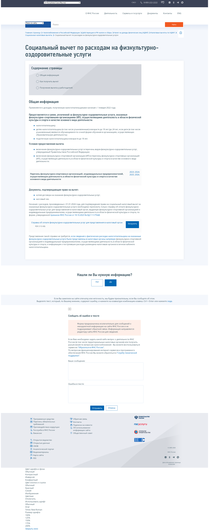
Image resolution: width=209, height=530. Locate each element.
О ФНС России (92, 13)
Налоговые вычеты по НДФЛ (163, 32)
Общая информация (49, 75)
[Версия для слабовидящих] (134, 2)
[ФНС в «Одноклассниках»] (173, 2)
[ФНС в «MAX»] (182, 2)
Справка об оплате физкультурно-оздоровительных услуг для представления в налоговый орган (77, 222)
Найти (174, 25)
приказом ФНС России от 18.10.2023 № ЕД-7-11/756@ (75, 215)
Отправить (97, 408)
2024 (137, 172)
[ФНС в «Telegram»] (178, 2)
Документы (152, 13)
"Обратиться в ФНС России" (91, 347)
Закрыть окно (31, 528)
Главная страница (33, 32)
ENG (179, 13)
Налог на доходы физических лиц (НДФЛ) (131, 32)
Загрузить (132, 223)
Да (110, 281)
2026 (137, 174)
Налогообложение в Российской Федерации (61, 32)
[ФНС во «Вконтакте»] (169, 2)
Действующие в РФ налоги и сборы (97, 32)
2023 (132, 172)
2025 (132, 174)
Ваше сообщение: (76, 361)
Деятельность (110, 13)
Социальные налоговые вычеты (38, 35)
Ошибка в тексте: (76, 384)
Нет (97, 281)
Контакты (167, 13)
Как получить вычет (49, 81)
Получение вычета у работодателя (56, 87)
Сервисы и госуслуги (132, 13)
